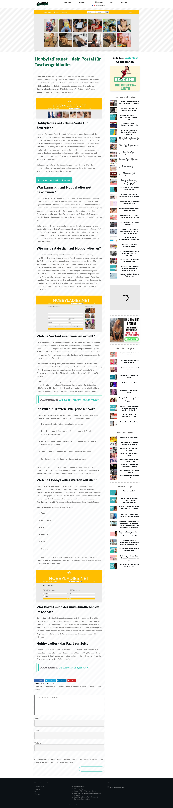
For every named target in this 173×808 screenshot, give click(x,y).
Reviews (37, 789)
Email (39, 730)
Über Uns (37, 794)
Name (39, 718)
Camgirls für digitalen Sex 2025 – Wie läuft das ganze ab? (129, 117)
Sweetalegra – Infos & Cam (129, 422)
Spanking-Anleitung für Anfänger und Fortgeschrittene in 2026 (86, 798)
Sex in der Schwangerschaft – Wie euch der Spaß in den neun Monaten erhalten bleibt (129, 534)
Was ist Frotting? (129, 491)
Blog (36, 791)
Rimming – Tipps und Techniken (84, 789)
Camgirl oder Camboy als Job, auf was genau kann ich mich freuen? (129, 400)
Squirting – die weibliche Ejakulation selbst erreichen (87, 794)
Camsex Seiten (39, 786)
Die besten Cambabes (129, 383)
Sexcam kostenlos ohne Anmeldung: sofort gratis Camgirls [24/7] (129, 182)
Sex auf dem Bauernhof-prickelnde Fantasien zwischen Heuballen (129, 500)
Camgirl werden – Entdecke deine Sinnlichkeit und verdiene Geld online (129, 268)
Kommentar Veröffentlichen (92, 769)
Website (37, 743)
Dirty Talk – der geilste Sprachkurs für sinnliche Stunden (129, 132)
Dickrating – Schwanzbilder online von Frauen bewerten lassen (129, 558)
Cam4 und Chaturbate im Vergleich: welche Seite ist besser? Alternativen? (129, 231)
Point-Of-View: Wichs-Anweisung (85, 791)
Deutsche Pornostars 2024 (129, 437)
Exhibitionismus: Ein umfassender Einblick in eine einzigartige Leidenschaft (129, 542)
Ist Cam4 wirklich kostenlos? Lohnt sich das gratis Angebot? (129, 253)
